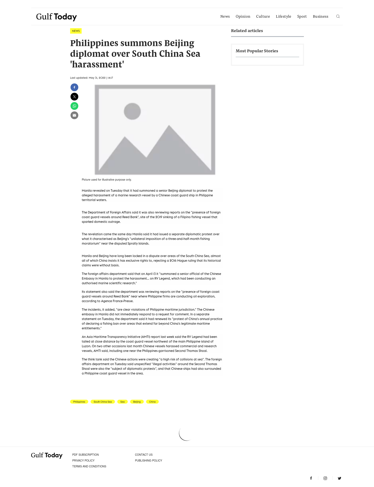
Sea (122, 401)
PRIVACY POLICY (83, 460)
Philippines (79, 401)
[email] (74, 115)
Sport (302, 17)
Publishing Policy (148, 460)
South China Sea (103, 401)
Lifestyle (283, 17)
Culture (263, 17)
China (152, 401)
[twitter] (74, 97)
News (225, 17)
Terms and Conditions (89, 466)
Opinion (243, 17)
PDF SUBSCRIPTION (85, 454)
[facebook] (74, 87)
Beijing (137, 401)
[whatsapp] (74, 106)
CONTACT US (144, 454)
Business (320, 17)
